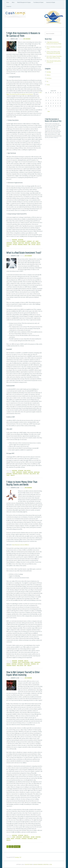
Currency (29, 241)
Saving (35, 838)
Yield (7, 246)
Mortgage (37, 472)
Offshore (20, 239)
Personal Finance (22, 244)
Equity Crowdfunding (24, 662)
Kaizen (8, 838)
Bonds (14, 241)
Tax (47, 81)
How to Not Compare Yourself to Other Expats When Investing (23, 673)
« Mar (48, 111)
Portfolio (26, 473)
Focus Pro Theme (28, 864)
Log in (50, 864)
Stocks (33, 244)
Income (33, 837)
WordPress (46, 864)
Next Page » (17, 846)
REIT (38, 473)
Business (14, 662)
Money (38, 243)
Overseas (33, 664)
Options (15, 244)
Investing (14, 239)
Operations (27, 664)
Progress (30, 838)
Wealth (38, 244)
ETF (34, 241)
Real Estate (27, 470)
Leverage (33, 243)
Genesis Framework (38, 864)
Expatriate (9, 243)
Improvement (26, 837)
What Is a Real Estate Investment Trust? (23, 252)
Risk (29, 244)
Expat (37, 241)
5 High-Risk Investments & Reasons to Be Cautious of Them (23, 34)
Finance (15, 243)
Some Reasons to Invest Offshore (20, 544)
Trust (8, 475)
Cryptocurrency (21, 241)
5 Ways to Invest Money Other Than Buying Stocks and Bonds (21, 483)
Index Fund (21, 243)
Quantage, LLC (18, 857)
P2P (38, 664)
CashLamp (15, 14)
